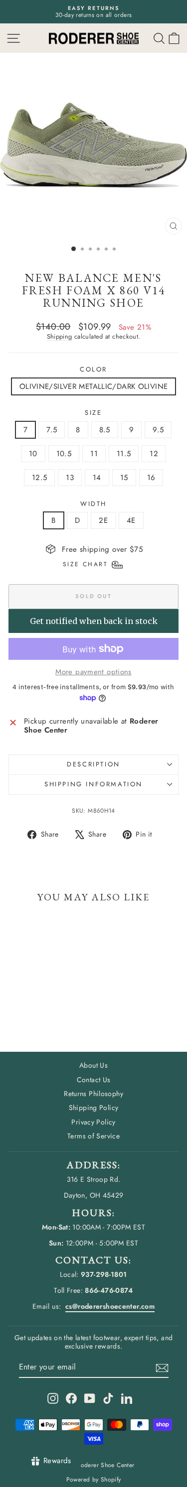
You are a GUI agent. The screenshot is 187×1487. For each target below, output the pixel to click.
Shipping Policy (94, 1108)
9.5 (158, 429)
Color (93, 369)
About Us (93, 1065)
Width (93, 504)
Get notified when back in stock (94, 621)
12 (154, 453)
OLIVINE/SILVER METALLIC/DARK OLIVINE (93, 386)
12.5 (39, 477)
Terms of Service (93, 1136)
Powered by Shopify (93, 1479)
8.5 (104, 429)
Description (93, 764)
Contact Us (94, 1080)
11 (94, 453)
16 (151, 477)
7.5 (51, 429)
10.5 (64, 453)
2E (103, 520)
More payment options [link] (93, 671)
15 (124, 477)
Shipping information (93, 784)
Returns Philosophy (93, 1094)
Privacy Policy (93, 1122)
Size (93, 413)
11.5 (124, 453)
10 (33, 453)
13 (70, 477)
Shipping (59, 336)
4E (131, 520)
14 (97, 477)
